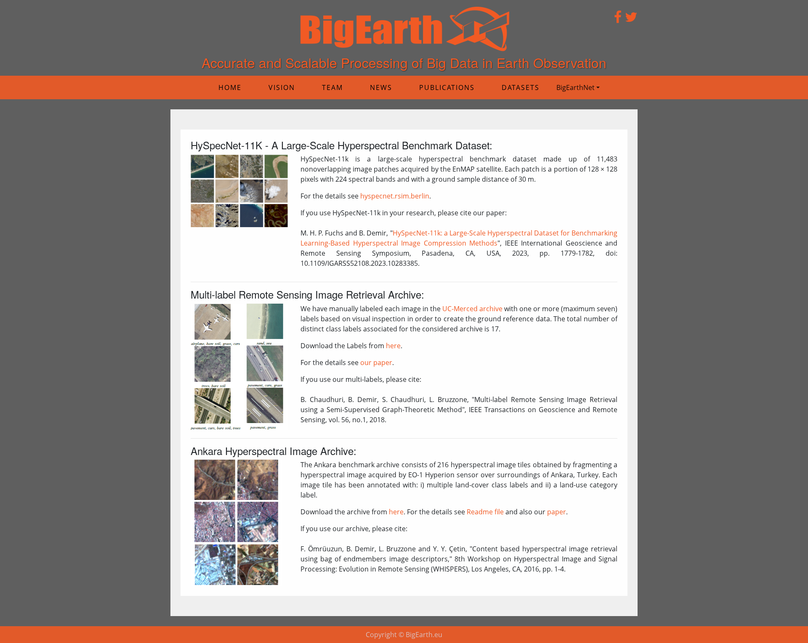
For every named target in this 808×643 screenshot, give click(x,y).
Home (230, 87)
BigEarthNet (575, 87)
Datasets (521, 87)
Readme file (485, 511)
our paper (376, 362)
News (381, 87)
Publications (447, 87)
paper (556, 511)
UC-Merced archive (472, 308)
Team (332, 87)
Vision (281, 87)
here (393, 345)
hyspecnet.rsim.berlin (394, 196)
